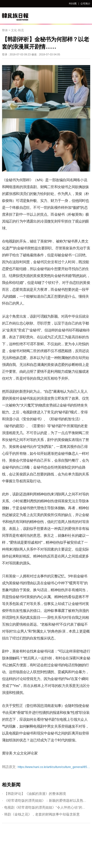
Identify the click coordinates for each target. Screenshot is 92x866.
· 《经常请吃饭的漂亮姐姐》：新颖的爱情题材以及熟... (44, 800)
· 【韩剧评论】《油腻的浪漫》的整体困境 (34, 794)
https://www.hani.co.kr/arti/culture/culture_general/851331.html (46, 767)
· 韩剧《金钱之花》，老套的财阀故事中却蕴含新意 (41, 814)
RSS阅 (73, 3)
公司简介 (85, 3)
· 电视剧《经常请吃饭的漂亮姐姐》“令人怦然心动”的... (43, 807)
